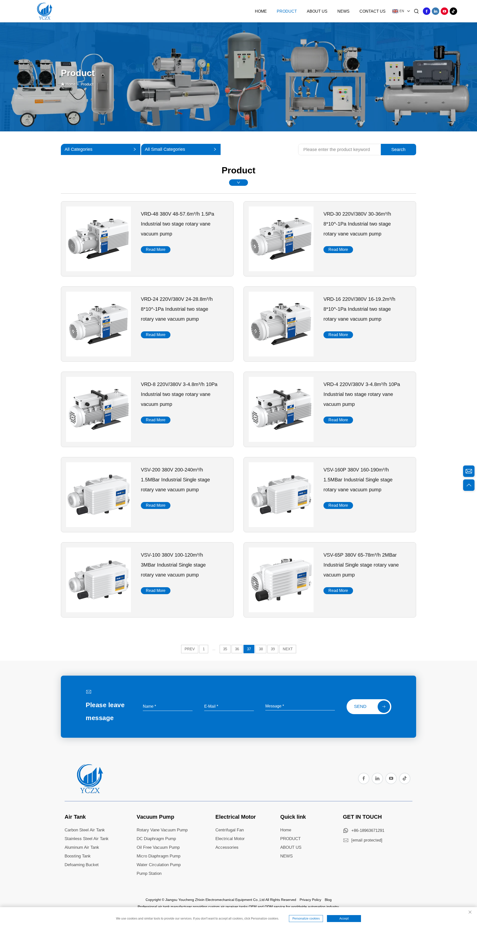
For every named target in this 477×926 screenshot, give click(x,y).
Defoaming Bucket (82, 864)
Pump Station (149, 873)
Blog (328, 900)
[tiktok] (453, 11)
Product (287, 11)
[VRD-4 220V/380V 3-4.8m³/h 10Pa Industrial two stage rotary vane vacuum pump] (281, 440)
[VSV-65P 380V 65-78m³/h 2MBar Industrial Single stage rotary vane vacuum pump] (281, 610)
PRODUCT (290, 838)
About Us (317, 11)
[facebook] (426, 11)
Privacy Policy (310, 900)
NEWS (286, 856)
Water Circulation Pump (159, 864)
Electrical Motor (235, 817)
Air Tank (75, 817)
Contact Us (372, 11)
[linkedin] (435, 11)
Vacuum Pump (155, 817)
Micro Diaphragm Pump (158, 856)
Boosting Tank (78, 856)
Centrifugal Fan (229, 830)
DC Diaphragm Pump (156, 838)
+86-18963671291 (367, 830)
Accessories (226, 847)
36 (237, 649)
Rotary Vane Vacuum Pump (162, 830)
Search (398, 149)
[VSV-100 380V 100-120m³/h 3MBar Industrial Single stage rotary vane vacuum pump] (98, 610)
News (343, 11)
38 (261, 649)
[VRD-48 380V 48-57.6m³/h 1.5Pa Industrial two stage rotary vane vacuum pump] (98, 269)
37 (249, 649)
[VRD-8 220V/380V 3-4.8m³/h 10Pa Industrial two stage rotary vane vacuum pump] (98, 440)
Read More (155, 249)
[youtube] (444, 11)
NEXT (288, 649)
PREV (190, 649)
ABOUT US (290, 847)
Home (261, 11)
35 (225, 649)
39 (273, 649)
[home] (89, 792)
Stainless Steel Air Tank (87, 838)
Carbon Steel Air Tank (85, 830)
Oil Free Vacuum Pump (158, 847)
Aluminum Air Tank (82, 847)
